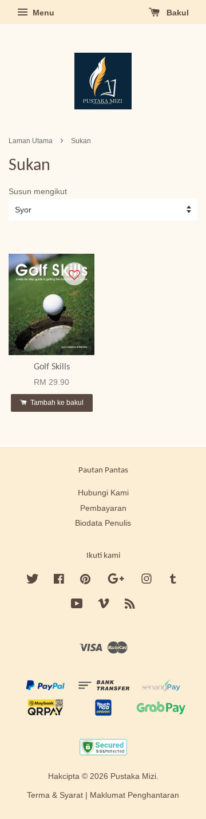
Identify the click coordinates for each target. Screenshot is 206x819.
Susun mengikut (38, 191)
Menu (42, 12)
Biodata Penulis (103, 523)
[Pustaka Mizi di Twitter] (32, 581)
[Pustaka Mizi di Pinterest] (85, 581)
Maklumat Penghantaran (134, 795)
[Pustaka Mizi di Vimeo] (103, 605)
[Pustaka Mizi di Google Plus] (115, 581)
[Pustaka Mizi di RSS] (130, 605)
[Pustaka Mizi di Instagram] (146, 581)
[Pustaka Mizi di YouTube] (77, 605)
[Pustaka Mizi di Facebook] (59, 581)
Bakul (176, 12)
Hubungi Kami (103, 493)
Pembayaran (103, 508)
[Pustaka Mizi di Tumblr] (173, 581)
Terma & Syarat (55, 795)
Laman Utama (31, 141)
